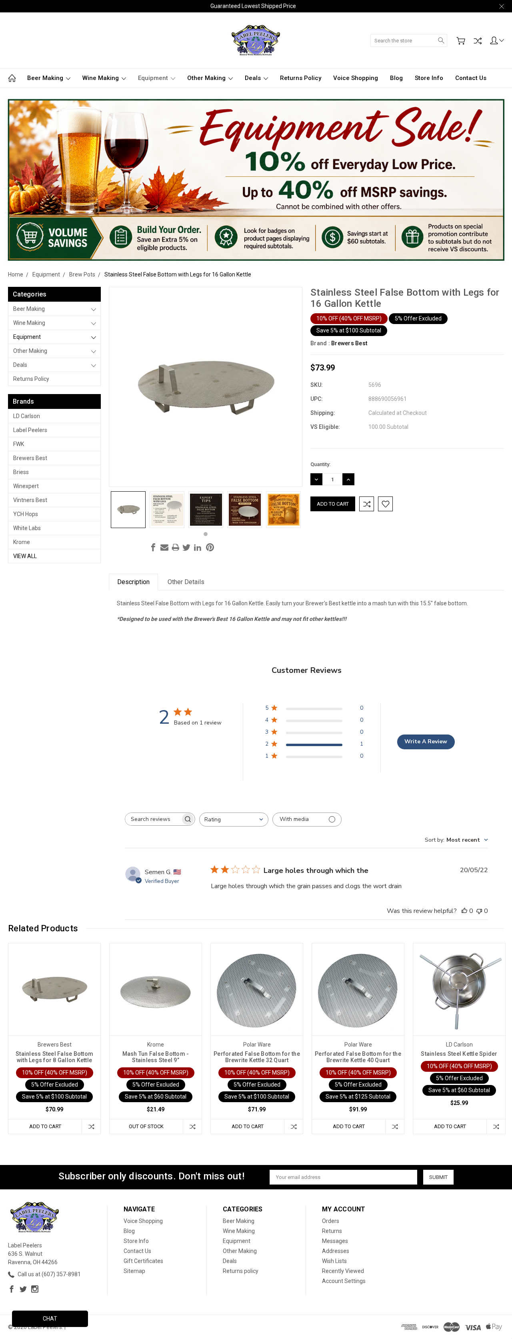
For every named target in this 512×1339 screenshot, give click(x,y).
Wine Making (101, 78)
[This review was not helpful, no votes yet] (479, 911)
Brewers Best (30, 458)
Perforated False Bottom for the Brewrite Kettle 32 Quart (257, 1057)
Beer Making (46, 78)
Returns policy (300, 78)
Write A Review (425, 741)
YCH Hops (25, 514)
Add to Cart (45, 1126)
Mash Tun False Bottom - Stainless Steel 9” (155, 1057)
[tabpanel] (128, 509)
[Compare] (477, 40)
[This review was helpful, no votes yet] (464, 911)
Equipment (154, 78)
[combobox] (233, 820)
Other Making (207, 78)
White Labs (27, 528)
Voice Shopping (355, 78)
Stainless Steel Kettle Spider (459, 1054)
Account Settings (344, 1281)
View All (25, 556)
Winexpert (26, 486)
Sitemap (134, 1271)
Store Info (429, 78)
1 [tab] (206, 534)
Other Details (186, 582)
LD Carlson (26, 416)
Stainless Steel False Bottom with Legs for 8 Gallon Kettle (54, 1057)
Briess (21, 472)
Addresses (335, 1251)
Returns (332, 1231)
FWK (18, 444)
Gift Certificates (143, 1261)
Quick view (54, 1008)
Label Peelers (30, 430)
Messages (335, 1241)
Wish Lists (334, 1261)
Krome (21, 542)
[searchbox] (152, 819)
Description (133, 582)
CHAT (50, 1318)
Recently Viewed (343, 1271)
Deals (253, 78)
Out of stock (146, 1126)
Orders (330, 1221)
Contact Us (470, 78)
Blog (396, 78)
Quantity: (320, 464)
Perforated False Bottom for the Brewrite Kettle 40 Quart (358, 1057)
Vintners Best (30, 500)
